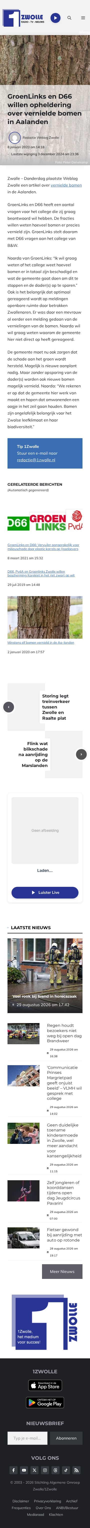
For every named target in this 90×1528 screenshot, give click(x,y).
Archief (72, 1501)
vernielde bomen (66, 185)
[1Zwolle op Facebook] (14, 1470)
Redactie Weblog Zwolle (41, 137)
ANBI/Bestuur (67, 1508)
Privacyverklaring (47, 1501)
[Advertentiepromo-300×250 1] (45, 1348)
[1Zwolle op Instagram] (45, 1470)
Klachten (56, 1514)
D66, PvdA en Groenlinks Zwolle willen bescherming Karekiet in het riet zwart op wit (41, 573)
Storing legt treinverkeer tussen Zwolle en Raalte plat (56, 707)
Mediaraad (35, 1514)
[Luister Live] (55, 18)
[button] (69, 18)
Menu (84, 32)
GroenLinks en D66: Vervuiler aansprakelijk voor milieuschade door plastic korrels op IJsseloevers (43, 547)
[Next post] (81, 754)
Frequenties (21, 1508)
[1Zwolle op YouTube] (66, 1470)
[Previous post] (9, 707)
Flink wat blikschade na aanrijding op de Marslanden (33, 754)
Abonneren (66, 1438)
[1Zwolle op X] (34, 1470)
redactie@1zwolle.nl (36, 459)
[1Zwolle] (23, 18)
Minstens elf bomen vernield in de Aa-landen (41, 642)
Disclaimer (20, 1501)
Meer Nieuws (62, 1271)
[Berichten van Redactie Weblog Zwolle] (15, 137)
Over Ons (43, 1508)
